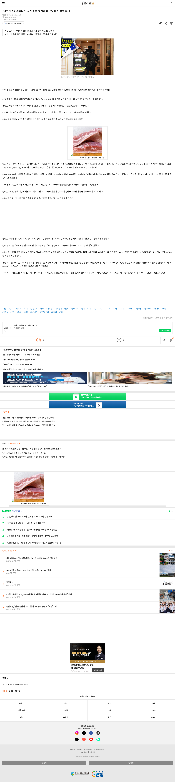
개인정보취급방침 (99, 749)
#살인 (66, 308)
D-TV (153, 717)
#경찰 (4, 308)
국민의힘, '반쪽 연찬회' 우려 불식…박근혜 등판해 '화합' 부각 (31, 606)
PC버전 (131, 763)
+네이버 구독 (165, 330)
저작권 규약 (84, 752)
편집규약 (79, 749)
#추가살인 (33, 312)
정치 (65, 703)
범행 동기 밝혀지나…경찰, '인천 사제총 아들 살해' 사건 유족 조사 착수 (28, 421)
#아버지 (122, 308)
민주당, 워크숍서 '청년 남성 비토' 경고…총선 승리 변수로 (24, 453)
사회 (109, 703)
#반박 (26, 308)
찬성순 (11, 691)
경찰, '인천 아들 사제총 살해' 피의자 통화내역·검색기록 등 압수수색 (28, 417)
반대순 (17, 691)
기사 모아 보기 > (19, 328)
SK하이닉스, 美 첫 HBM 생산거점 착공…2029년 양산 (28, 570)
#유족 (164, 308)
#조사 (12, 312)
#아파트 (130, 308)
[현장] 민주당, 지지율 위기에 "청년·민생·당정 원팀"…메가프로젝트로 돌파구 (31, 449)
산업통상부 (10, 582)
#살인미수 (74, 308)
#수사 (102, 308)
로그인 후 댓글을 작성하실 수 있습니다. (16, 684)
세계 (21, 717)
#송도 (95, 308)
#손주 (89, 308)
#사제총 (49, 308)
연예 (109, 710)
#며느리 (18, 308)
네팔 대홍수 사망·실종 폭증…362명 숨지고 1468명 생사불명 (31, 558)
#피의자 (54, 312)
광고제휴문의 (88, 749)
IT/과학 (65, 710)
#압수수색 (147, 308)
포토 (109, 717)
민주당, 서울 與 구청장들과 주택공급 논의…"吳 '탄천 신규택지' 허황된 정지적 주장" (34, 456)
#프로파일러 (44, 312)
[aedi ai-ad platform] (74, 39)
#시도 (109, 308)
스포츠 (153, 710)
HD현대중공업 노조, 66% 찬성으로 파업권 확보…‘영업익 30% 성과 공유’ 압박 (39, 594)
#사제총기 (58, 308)
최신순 (4, 691)
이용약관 (92, 752)
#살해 (82, 308)
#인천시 (5, 312)
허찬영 (10, 443)
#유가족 (156, 308)
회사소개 (72, 749)
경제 (153, 703)
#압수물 (139, 308)
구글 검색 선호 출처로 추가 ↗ (15, 23)
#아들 (115, 308)
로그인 (44, 763)
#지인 (26, 312)
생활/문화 (21, 710)
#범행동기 (33, 308)
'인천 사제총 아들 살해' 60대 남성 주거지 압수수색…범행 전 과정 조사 (28, 425)
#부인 (42, 308)
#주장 (19, 312)
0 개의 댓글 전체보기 (87, 696)
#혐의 (61, 312)
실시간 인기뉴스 (8, 550)
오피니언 (22, 703)
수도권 (65, 717)
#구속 (11, 308)
